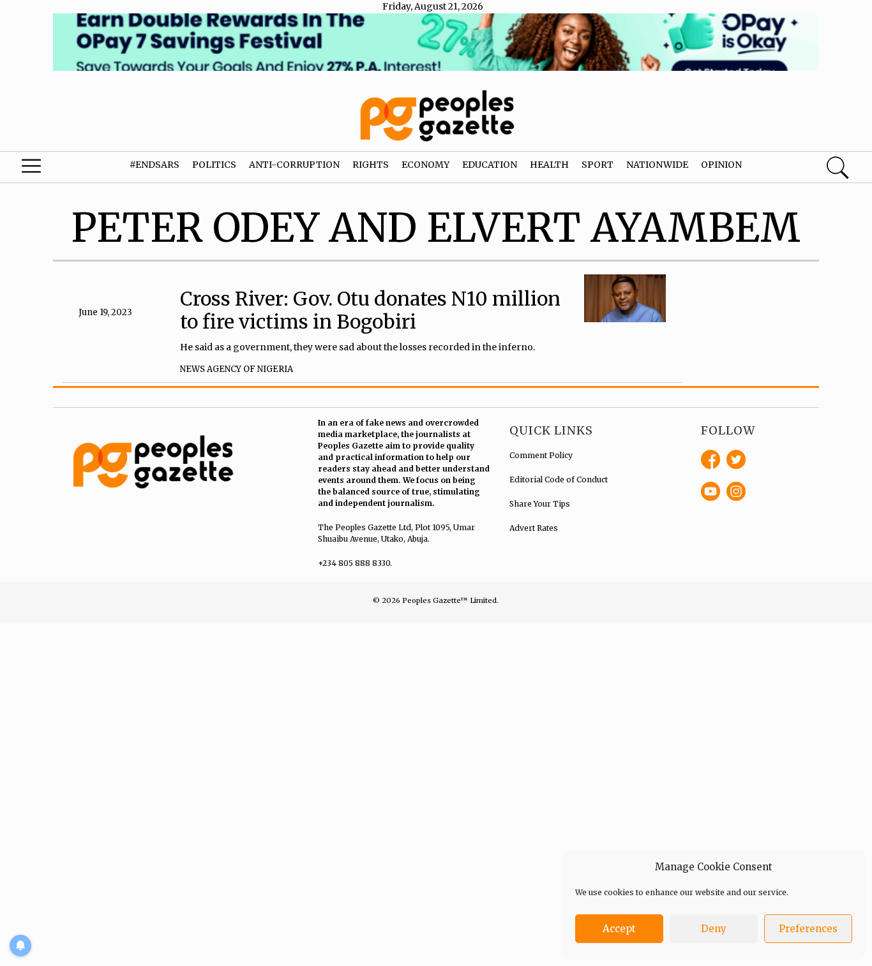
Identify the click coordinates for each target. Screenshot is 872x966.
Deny (713, 929)
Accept (619, 929)
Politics (214, 164)
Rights (370, 164)
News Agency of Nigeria (236, 369)
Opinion (721, 164)
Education (489, 164)
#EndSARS (154, 164)
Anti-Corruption (294, 164)
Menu (47, 169)
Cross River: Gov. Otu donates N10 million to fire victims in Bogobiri (370, 310)
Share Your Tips (539, 504)
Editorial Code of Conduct (558, 479)
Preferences (808, 929)
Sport (597, 164)
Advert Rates (533, 528)
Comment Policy (541, 455)
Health (549, 164)
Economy (425, 164)
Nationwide (657, 164)
